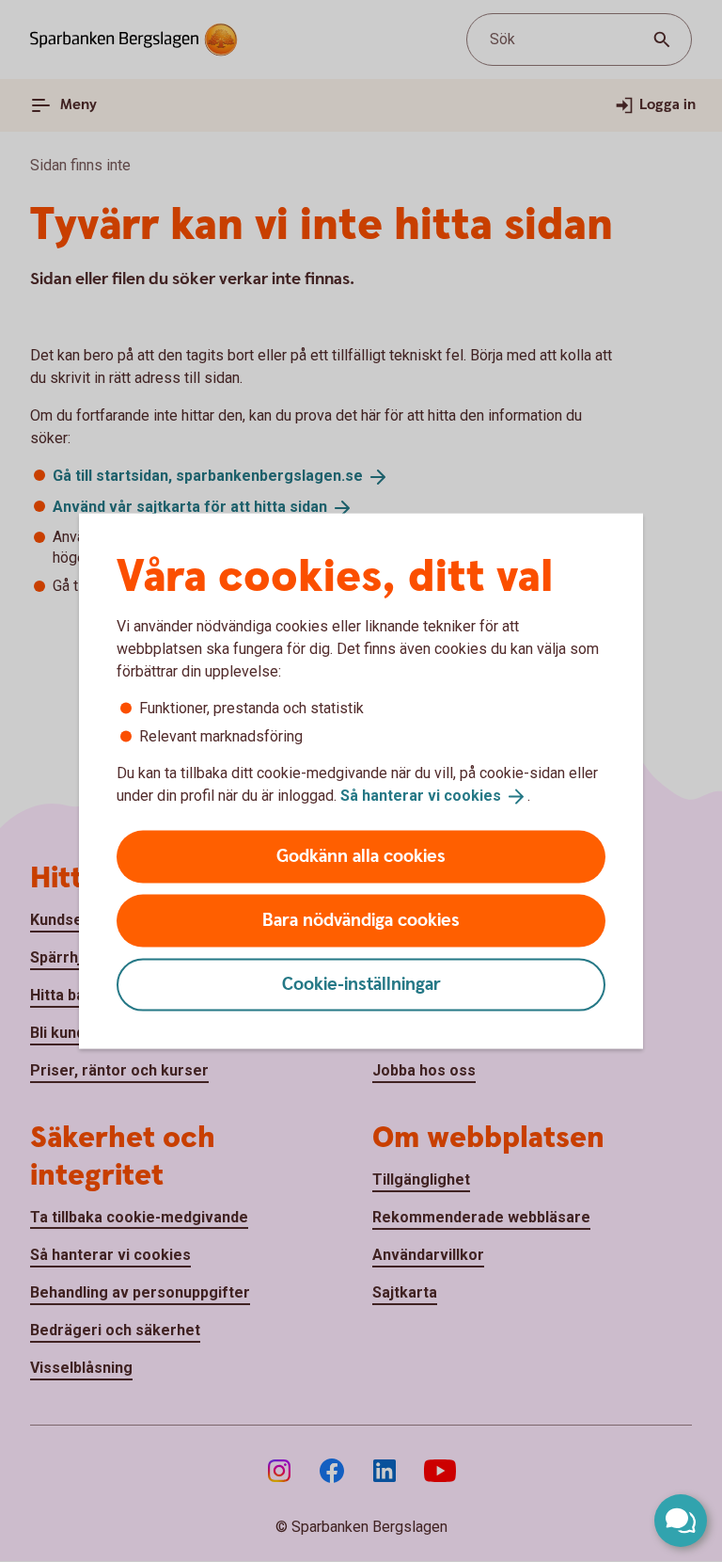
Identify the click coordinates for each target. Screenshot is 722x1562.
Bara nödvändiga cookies (361, 920)
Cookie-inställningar (361, 984)
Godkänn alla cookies (361, 856)
